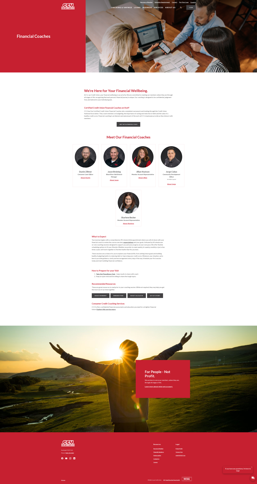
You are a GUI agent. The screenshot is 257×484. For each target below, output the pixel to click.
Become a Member (146, 2)
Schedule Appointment (162, 2)
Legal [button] (177, 444)
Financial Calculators (158, 452)
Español (193, 2)
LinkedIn (74, 458)
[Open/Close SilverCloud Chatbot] (253, 478)
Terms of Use (179, 452)
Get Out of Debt (155, 295)
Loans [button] (137, 7)
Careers (174, 2)
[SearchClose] (180, 7)
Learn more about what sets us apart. (159, 386)
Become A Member (158, 448)
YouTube (66, 458)
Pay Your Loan (184, 2)
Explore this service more (106, 309)
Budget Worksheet (101, 295)
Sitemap (63, 480)
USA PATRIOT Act (180, 455)
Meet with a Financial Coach (130, 124)
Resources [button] (157, 444)
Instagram (70, 458)
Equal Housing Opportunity (172, 480)
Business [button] (147, 7)
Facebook (62, 458)
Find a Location (157, 455)
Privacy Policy (179, 448)
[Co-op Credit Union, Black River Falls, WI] (68, 6)
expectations (128, 242)
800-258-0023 (70, 453)
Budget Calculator (136, 295)
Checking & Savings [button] (121, 7)
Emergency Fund (118, 295)
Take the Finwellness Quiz (105, 274)
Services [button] (158, 7)
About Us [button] (170, 7)
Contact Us (156, 459)
